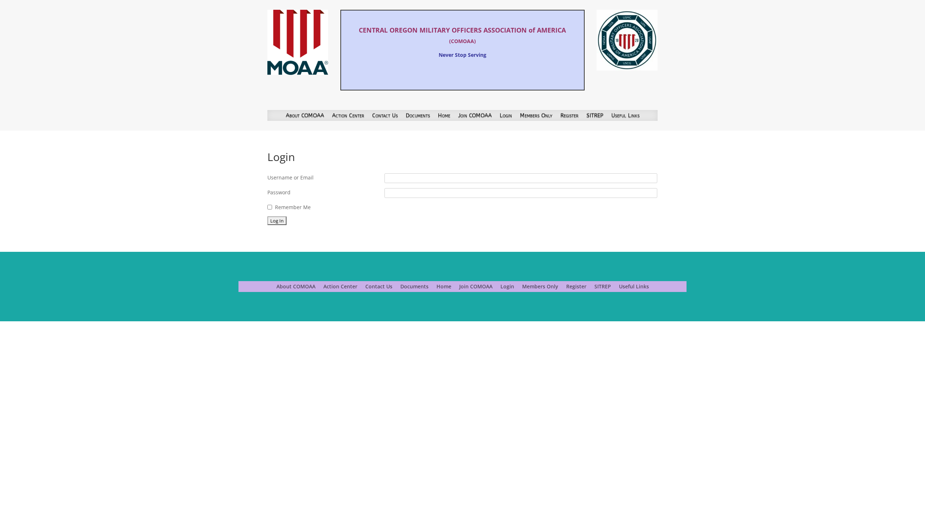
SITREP (594, 116)
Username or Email (290, 177)
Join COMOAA (475, 116)
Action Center (348, 116)
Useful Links (625, 116)
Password (279, 192)
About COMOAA (305, 116)
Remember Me (293, 207)
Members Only (536, 116)
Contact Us (385, 116)
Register (569, 116)
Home (444, 116)
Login (506, 116)
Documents (418, 116)
